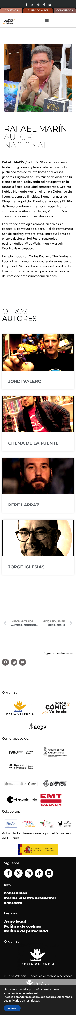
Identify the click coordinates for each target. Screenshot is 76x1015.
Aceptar (12, 1008)
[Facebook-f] (26, 5)
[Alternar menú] (47, 20)
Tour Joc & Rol (38, 10)
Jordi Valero (25, 381)
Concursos (64, 10)
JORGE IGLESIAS (26, 566)
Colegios (11, 10)
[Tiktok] (44, 5)
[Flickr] (50, 5)
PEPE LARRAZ (23, 505)
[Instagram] (38, 5)
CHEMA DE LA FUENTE (33, 443)
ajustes (35, 1001)
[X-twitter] (32, 5)
